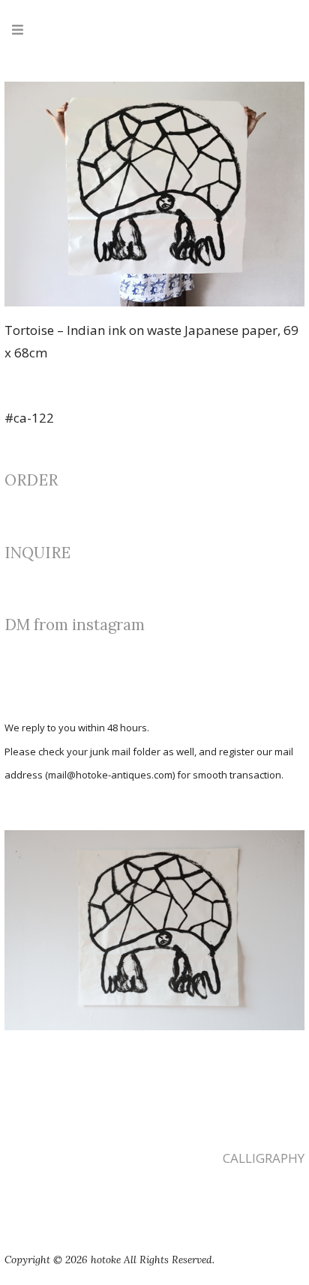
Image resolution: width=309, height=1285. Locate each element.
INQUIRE (37, 552)
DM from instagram (74, 624)
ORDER (31, 480)
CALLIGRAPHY (263, 1158)
